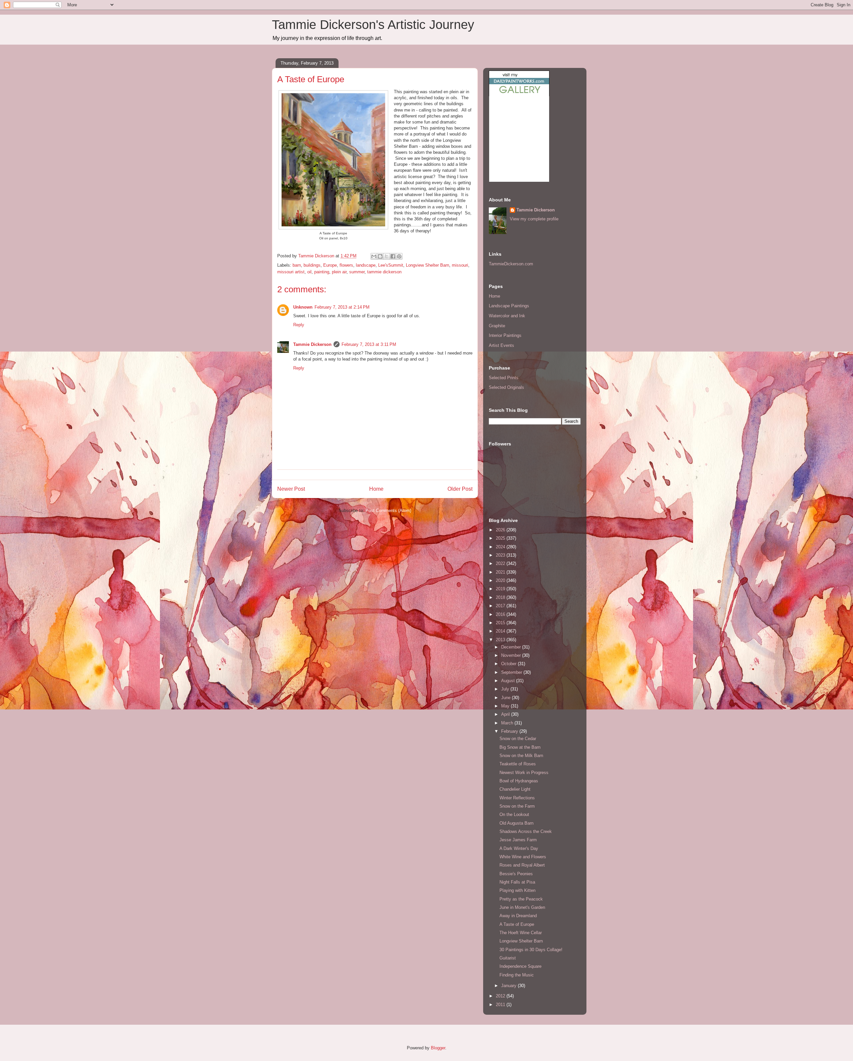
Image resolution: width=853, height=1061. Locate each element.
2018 (501, 597)
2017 (501, 605)
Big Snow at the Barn (519, 747)
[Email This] (374, 256)
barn (297, 265)
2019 (501, 588)
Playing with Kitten (517, 890)
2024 (501, 546)
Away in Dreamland (518, 915)
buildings (312, 265)
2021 (501, 572)
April (506, 714)
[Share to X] (386, 256)
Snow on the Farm (517, 806)
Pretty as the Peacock (521, 899)
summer (357, 271)
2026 (501, 529)
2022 (501, 563)
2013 (501, 639)
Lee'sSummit (390, 265)
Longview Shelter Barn (427, 265)
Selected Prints (503, 377)
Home (376, 489)
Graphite (497, 325)
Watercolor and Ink (507, 315)
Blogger (438, 1047)
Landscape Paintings (509, 305)
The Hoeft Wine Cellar (520, 932)
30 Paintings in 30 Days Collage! (530, 949)
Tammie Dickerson (312, 344)
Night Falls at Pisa (517, 882)
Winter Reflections (517, 797)
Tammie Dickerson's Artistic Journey (373, 25)
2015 (501, 622)
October (509, 663)
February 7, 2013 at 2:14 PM (342, 307)
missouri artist (291, 271)
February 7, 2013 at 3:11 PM (369, 344)
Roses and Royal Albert (522, 865)
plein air (339, 271)
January (509, 985)
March (507, 722)
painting (321, 271)
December (511, 647)
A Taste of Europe (516, 924)
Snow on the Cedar (517, 738)
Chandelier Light (514, 789)
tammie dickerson (384, 271)
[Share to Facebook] (393, 256)
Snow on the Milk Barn (521, 755)
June (506, 697)
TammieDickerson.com (511, 263)
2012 (501, 995)
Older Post (459, 489)
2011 (501, 1004)
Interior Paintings (505, 335)
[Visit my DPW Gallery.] (519, 94)
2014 (501, 631)
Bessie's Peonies (516, 873)
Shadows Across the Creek (525, 831)
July (505, 688)
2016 (501, 614)
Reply (298, 324)
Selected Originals (506, 387)
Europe (330, 265)
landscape (366, 265)
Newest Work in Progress (523, 772)
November (511, 655)
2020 (501, 580)
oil (309, 271)
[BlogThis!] (380, 256)
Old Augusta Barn (516, 823)
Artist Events (501, 345)
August (508, 680)
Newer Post (291, 489)
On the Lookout (514, 814)
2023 (501, 555)
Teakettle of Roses (517, 763)
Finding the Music (516, 974)
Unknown (303, 307)
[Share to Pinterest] (399, 256)
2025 (501, 538)
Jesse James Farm (518, 839)
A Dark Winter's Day (518, 848)
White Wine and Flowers (522, 856)
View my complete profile (534, 218)
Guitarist (507, 957)
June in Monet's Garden (522, 907)
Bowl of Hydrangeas (518, 780)
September (512, 672)
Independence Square (520, 966)
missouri (460, 265)
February (510, 731)
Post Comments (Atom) (388, 510)
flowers (346, 265)
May (506, 705)
